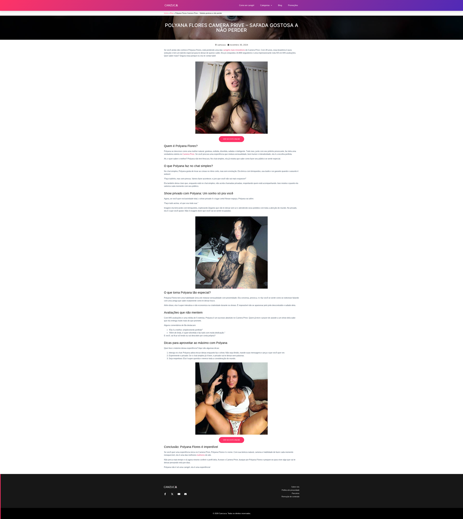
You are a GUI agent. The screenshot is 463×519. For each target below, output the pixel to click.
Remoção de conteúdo (290, 497)
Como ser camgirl (246, 5)
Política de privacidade (290, 490)
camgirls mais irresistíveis (234, 50)
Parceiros (295, 493)
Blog (280, 5)
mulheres (201, 455)
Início (166, 13)
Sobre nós (295, 487)
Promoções (293, 5)
